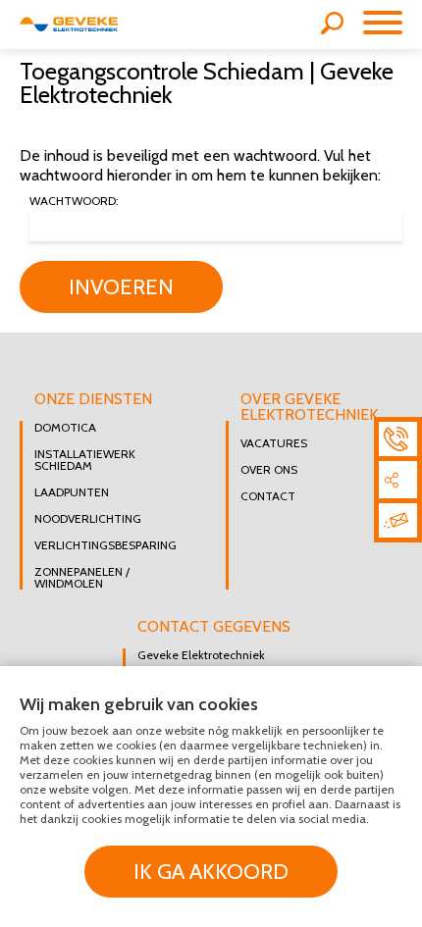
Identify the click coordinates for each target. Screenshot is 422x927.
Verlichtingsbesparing (105, 545)
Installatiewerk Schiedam (84, 460)
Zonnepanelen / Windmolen (82, 578)
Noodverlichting (87, 519)
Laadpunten (71, 492)
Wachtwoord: (74, 201)
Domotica (65, 428)
